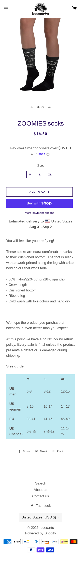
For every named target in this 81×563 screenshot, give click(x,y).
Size (40, 166)
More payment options (39, 212)
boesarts (47, 528)
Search (40, 483)
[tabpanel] (40, 57)
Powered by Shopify (40, 533)
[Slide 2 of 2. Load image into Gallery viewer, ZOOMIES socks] (42, 107)
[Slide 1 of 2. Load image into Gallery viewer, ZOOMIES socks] (38, 107)
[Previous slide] (31, 107)
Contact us (40, 496)
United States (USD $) (38, 517)
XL (50, 174)
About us (40, 490)
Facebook (43, 506)
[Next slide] (49, 107)
